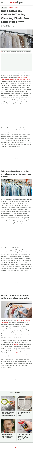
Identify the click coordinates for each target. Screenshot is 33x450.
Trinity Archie (6, 25)
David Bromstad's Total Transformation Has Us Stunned (7, 436)
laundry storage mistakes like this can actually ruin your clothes (15, 78)
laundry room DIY (13, 353)
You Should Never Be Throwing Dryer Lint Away (24, 414)
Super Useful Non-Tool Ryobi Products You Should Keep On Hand (8, 414)
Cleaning (4, 7)
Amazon (15, 345)
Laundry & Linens (13, 7)
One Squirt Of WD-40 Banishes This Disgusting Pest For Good (24, 437)
